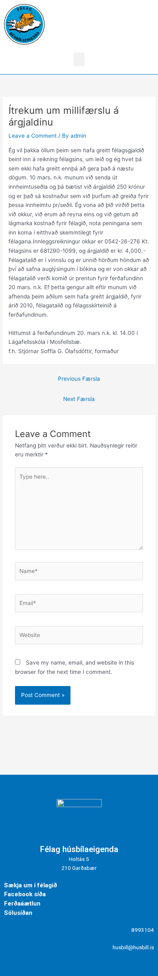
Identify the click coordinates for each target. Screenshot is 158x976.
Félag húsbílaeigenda (79, 849)
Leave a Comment (33, 135)
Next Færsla (79, 399)
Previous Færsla (79, 378)
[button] (79, 59)
